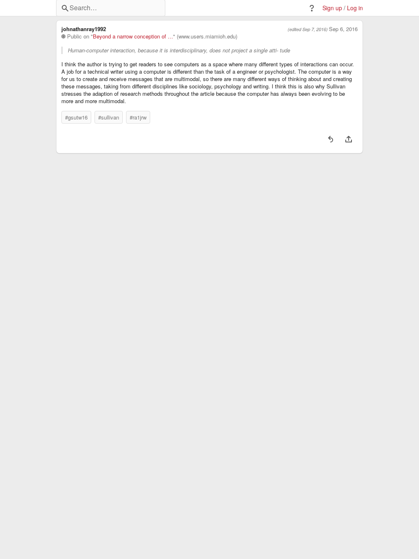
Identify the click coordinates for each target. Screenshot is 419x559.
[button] (312, 8)
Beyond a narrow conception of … (133, 36)
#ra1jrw (138, 117)
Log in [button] (355, 8)
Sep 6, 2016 (343, 29)
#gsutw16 (76, 117)
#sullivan (108, 117)
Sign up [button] (332, 8)
